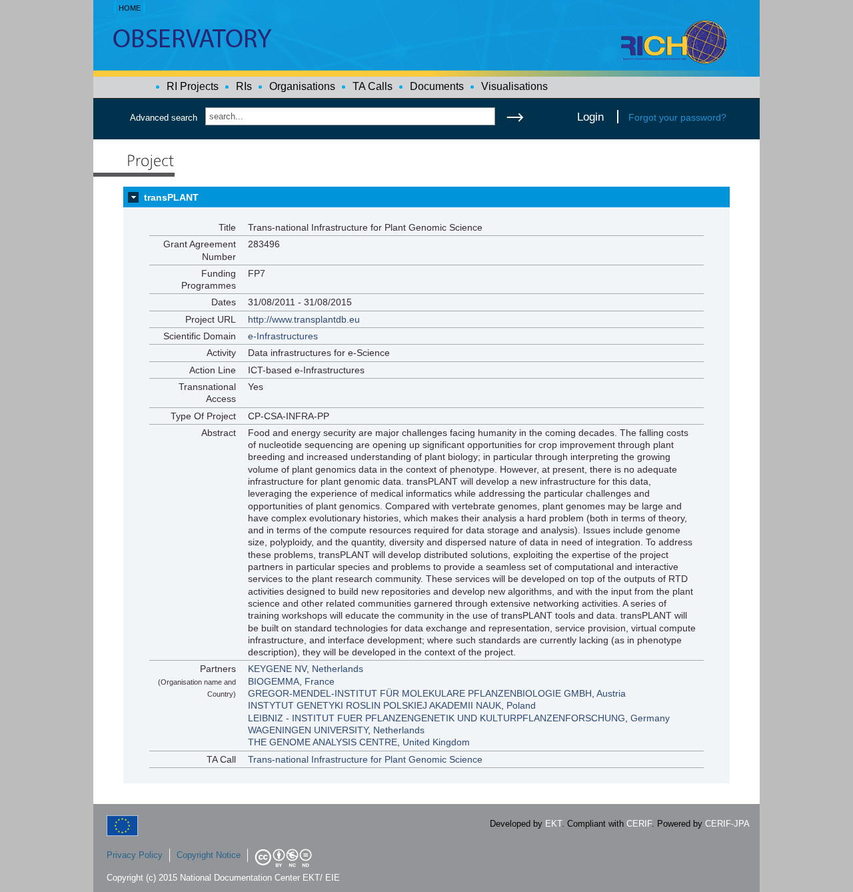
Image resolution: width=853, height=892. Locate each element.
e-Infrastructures (283, 336)
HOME (130, 8)
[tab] (426, 197)
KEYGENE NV (277, 668)
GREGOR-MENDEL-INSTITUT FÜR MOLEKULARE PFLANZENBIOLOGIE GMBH (420, 693)
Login (590, 116)
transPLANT (171, 197)
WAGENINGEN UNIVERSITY (308, 730)
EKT (553, 824)
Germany (650, 718)
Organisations (302, 86)
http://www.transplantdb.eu (304, 319)
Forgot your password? (677, 117)
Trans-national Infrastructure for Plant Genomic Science (365, 759)
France (320, 681)
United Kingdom (436, 742)
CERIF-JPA (727, 824)
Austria (611, 693)
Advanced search (163, 118)
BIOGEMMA (273, 681)
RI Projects (193, 86)
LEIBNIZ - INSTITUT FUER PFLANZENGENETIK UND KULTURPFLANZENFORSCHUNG (436, 718)
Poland (521, 705)
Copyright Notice (209, 855)
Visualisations (514, 86)
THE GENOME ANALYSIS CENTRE (322, 742)
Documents (437, 86)
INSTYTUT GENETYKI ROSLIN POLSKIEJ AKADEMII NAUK (374, 705)
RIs (244, 86)
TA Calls (373, 86)
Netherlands (337, 668)
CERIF (639, 824)
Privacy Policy (135, 855)
